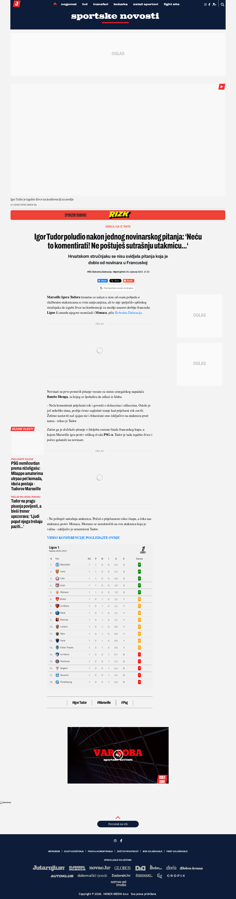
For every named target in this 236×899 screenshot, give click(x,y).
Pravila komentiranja (100, 851)
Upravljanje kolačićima (118, 860)
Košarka (121, 4)
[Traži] (222, 4)
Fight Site (172, 4)
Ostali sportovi (145, 4)
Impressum (54, 851)
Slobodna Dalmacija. (128, 312)
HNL (85, 4)
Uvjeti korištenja (74, 851)
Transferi (100, 4)
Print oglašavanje (177, 851)
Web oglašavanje (152, 851)
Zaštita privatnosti (128, 851)
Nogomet (69, 4)
